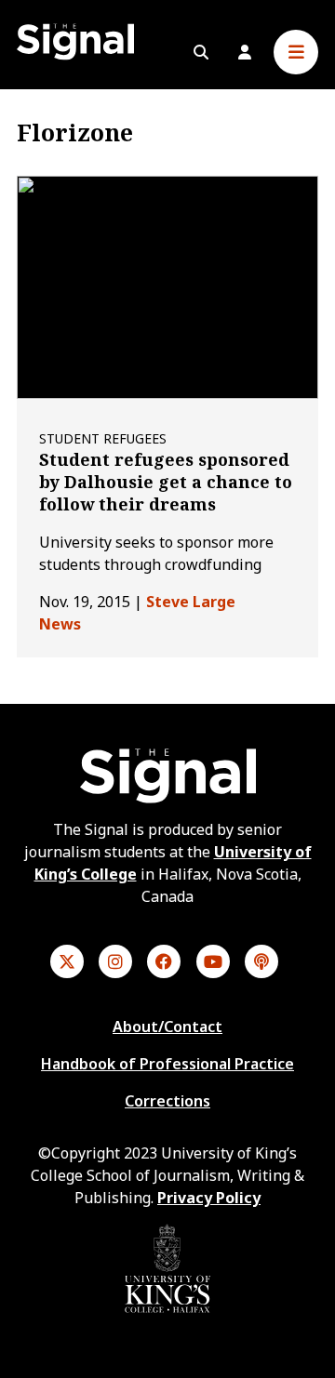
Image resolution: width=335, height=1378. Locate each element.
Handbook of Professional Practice (167, 1063)
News (60, 624)
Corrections (167, 1101)
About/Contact (167, 1026)
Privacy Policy (209, 1197)
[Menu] (296, 52)
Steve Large (190, 601)
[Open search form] (201, 52)
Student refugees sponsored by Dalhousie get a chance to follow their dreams (165, 482)
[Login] (244, 52)
